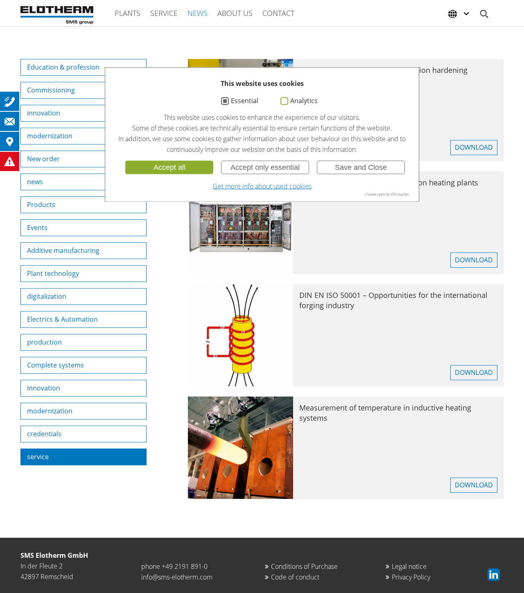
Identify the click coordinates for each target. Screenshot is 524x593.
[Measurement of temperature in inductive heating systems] (240, 448)
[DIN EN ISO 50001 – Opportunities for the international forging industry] (240, 335)
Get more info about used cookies (262, 186)
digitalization (46, 296)
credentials (44, 433)
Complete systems (55, 365)
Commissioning (51, 90)
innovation (43, 112)
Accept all (169, 167)
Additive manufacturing (63, 250)
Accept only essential (265, 167)
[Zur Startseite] (56, 15)
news (35, 181)
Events (37, 227)
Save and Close (361, 167)
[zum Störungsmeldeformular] (9, 161)
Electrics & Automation (62, 319)
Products (41, 204)
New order (43, 158)
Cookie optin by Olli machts (387, 194)
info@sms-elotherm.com (176, 577)
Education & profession (63, 67)
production (44, 342)
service (38, 456)
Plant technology (53, 273)
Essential (244, 101)
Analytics (304, 101)
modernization (49, 135)
